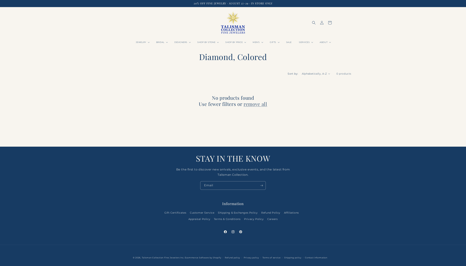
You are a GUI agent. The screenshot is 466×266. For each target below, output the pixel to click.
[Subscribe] (262, 185)
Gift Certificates (175, 212)
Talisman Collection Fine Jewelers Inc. (163, 257)
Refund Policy (270, 212)
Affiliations (291, 212)
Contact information (316, 257)
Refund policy (232, 257)
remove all (255, 104)
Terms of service (271, 257)
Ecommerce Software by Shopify (203, 257)
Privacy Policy (254, 219)
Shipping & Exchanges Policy (238, 212)
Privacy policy (251, 257)
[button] (142, 42)
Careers (272, 219)
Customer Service (202, 212)
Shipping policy (292, 257)
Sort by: (293, 73)
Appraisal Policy (199, 219)
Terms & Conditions (227, 219)
